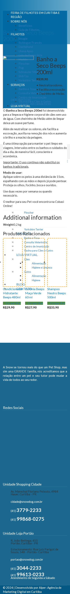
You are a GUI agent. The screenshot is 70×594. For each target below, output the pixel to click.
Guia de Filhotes (28, 29)
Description (21, 100)
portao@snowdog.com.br (27, 559)
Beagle (23, 38)
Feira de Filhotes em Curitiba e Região (35, 15)
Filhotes (17, 34)
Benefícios (25, 25)
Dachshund (25, 46)
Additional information (31, 104)
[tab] (21, 100)
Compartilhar (13, 303)
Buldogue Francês (30, 42)
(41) (26, 511)
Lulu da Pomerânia (30, 55)
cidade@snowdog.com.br (27, 501)
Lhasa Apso (25, 51)
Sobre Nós (19, 21)
